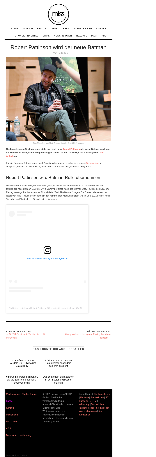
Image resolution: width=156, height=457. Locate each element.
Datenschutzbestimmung (18, 435)
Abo (104, 36)
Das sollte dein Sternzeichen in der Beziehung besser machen (58, 379)
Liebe (54, 28)
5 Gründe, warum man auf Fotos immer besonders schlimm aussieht (58, 363)
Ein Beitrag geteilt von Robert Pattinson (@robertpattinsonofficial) (40, 308)
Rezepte (81, 36)
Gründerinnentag (27, 36)
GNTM (93, 401)
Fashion (28, 28)
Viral (46, 36)
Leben (65, 28)
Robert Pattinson (71, 149)
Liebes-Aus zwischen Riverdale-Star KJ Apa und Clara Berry (22, 363)
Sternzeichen (83, 28)
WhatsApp (84, 404)
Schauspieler (92, 163)
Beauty (41, 28)
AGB (8, 428)
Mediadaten (12, 414)
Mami (94, 36)
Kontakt (10, 407)
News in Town (63, 36)
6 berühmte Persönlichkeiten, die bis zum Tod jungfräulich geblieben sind (22, 379)
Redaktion (63, 53)
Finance (101, 28)
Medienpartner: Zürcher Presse (21, 394)
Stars (14, 28)
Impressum (12, 421)
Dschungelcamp (102, 394)
